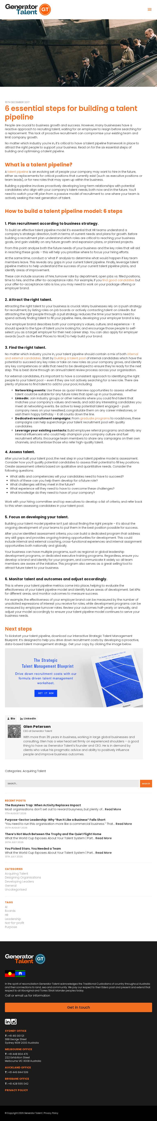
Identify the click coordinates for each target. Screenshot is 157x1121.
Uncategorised (16, 889)
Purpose (11, 927)
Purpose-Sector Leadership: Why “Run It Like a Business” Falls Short (55, 820)
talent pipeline (18, 172)
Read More (113, 809)
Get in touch (78, 1007)
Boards (10, 911)
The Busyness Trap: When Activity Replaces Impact (43, 805)
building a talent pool (70, 358)
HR (6, 915)
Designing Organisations (23, 877)
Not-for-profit (14, 923)
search (146, 783)
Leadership (13, 919)
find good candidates (118, 280)
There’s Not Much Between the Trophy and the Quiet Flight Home (53, 834)
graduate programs (95, 418)
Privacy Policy (51, 1113)
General (11, 886)
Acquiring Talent (34, 771)
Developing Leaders (19, 881)
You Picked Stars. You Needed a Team (33, 849)
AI (6, 907)
